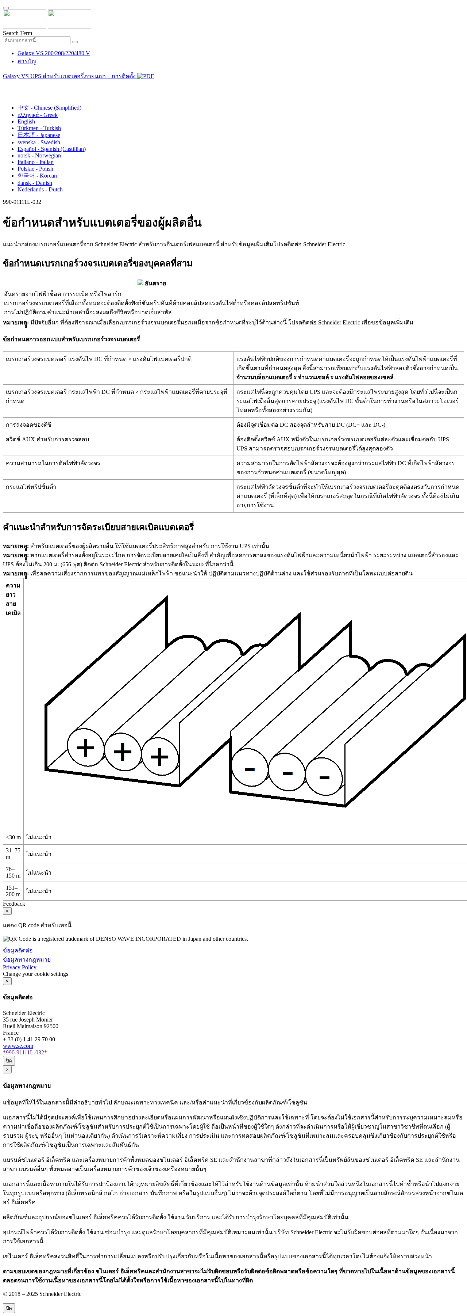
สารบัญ (27, 61)
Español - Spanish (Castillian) (52, 149)
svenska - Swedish (39, 142)
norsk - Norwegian (39, 155)
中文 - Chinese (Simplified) (49, 107)
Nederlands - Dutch (40, 189)
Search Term (17, 33)
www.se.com (18, 1046)
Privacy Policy (19, 967)
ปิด (9, 1061)
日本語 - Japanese (39, 135)
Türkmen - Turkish (39, 128)
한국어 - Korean (37, 175)
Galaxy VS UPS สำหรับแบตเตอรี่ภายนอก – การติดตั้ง (70, 76)
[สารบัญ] (6, 86)
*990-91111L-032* (25, 1052)
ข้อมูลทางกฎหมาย (27, 959)
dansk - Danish (35, 183)
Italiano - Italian (36, 162)
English (26, 121)
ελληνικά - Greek (38, 115)
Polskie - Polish (35, 169)
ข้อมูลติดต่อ (18, 950)
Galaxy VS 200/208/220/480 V (54, 53)
